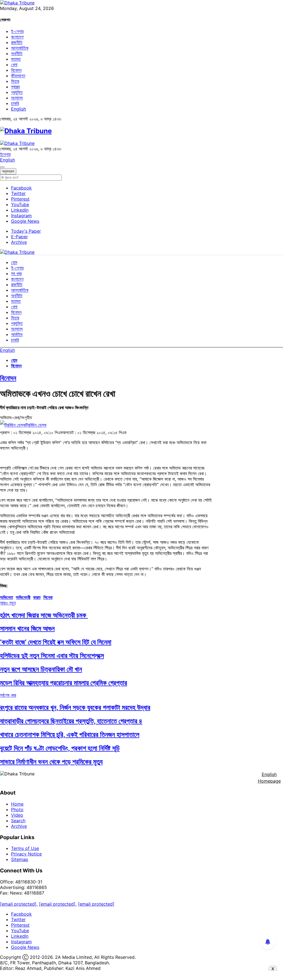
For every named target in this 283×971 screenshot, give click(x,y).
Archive (19, 242)
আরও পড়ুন (8, 603)
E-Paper (19, 236)
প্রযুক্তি (17, 92)
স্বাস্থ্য (15, 86)
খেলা (14, 64)
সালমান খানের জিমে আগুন (27, 628)
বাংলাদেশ (17, 37)
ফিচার (15, 81)
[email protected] (18, 904)
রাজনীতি (16, 42)
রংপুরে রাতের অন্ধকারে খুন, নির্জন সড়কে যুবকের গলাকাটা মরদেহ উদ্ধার (75, 707)
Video (17, 815)
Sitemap (19, 859)
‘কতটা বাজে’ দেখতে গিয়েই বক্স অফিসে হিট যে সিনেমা (55, 642)
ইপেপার (5, 154)
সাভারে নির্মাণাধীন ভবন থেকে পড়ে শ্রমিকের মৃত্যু (51, 762)
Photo (17, 809)
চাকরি (15, 103)
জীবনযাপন (18, 75)
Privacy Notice (26, 854)
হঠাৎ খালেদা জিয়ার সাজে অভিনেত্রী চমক (44, 615)
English (18, 109)
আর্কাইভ (17, 334)
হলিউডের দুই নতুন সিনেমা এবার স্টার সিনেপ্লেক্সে (52, 656)
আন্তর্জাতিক (19, 48)
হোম (14, 262)
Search (18, 820)
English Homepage (269, 778)
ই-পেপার (17, 31)
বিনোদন (16, 70)
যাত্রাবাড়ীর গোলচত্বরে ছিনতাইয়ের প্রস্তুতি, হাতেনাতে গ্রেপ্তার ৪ (71, 721)
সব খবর (16, 273)
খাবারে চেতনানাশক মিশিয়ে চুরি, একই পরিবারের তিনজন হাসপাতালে (69, 735)
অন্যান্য (17, 98)
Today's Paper (26, 231)
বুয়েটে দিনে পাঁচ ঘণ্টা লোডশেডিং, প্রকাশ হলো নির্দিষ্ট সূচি (60, 748)
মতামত (16, 59)
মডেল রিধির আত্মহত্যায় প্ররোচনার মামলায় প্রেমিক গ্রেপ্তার (63, 683)
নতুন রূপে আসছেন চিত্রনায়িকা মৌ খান (41, 669)
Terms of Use (25, 848)
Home (17, 804)
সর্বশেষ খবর (8, 695)
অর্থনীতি (16, 53)
